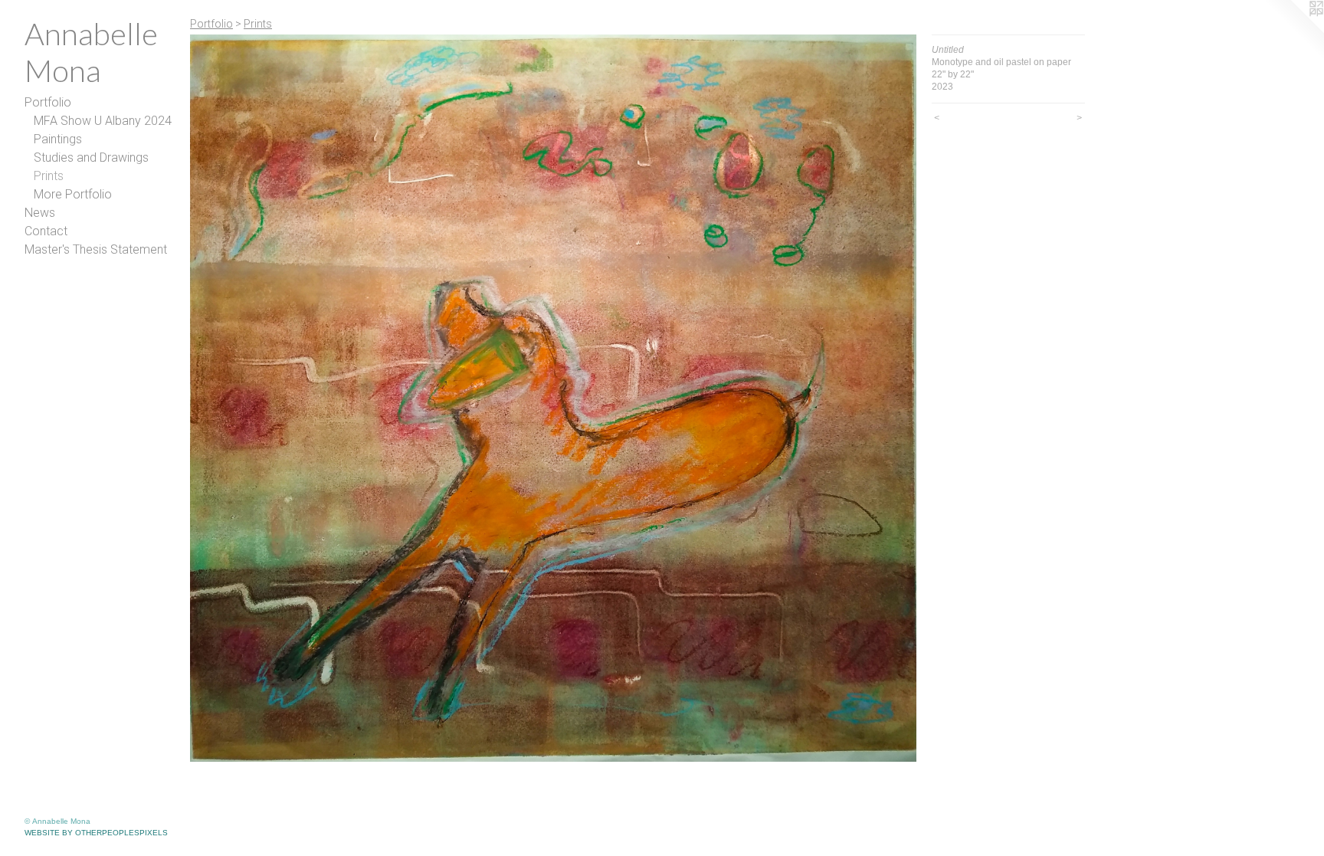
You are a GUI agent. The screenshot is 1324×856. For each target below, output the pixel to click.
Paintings (58, 139)
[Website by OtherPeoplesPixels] (1293, 30)
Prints (49, 176)
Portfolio (48, 102)
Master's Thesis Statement (96, 249)
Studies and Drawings (91, 157)
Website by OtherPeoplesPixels (96, 832)
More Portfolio (73, 194)
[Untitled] (553, 398)
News (40, 212)
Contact (46, 231)
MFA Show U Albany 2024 (103, 120)
